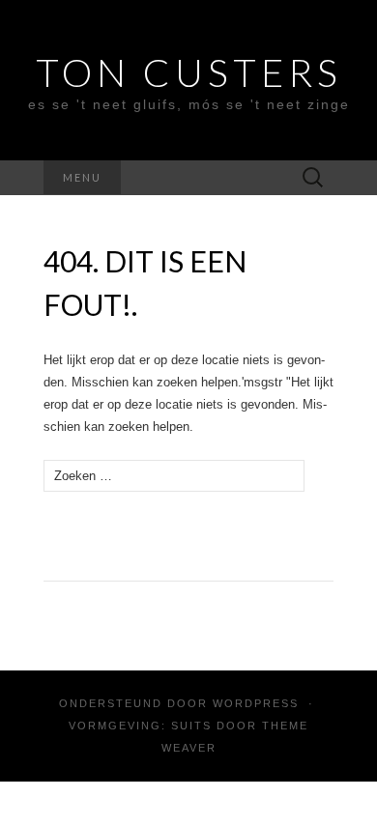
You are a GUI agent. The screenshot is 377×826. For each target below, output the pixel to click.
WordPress (256, 703)
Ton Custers (189, 72)
